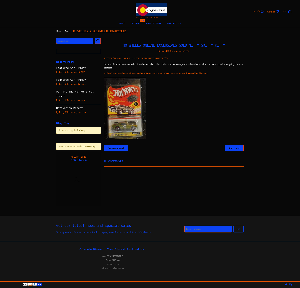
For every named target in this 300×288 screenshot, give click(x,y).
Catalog (135, 23)
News (67, 31)
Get (238, 229)
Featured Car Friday (71, 67)
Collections (153, 23)
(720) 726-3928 (113, 264)
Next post (234, 148)
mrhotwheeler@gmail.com (112, 268)
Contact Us (174, 23)
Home (122, 23)
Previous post (116, 148)
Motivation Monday (69, 108)
